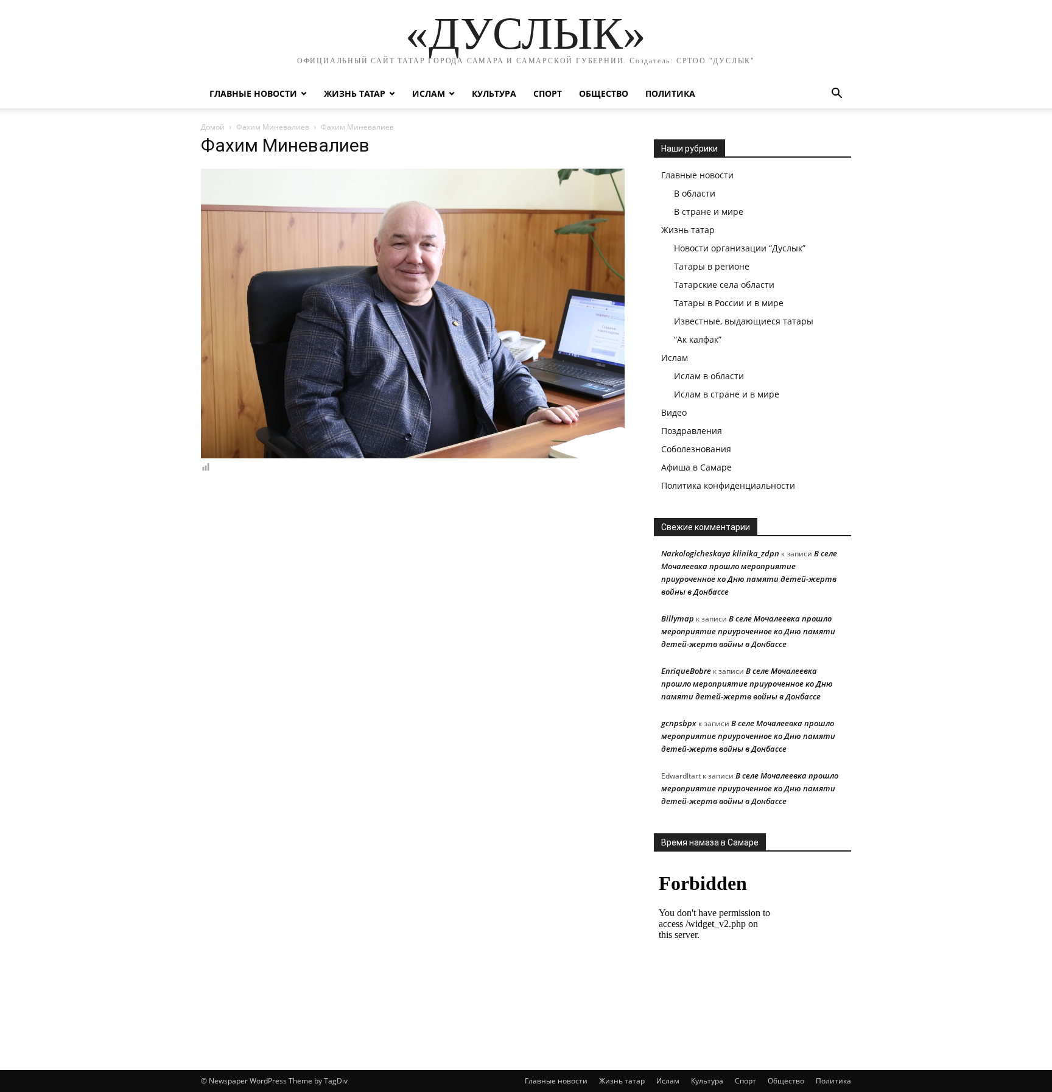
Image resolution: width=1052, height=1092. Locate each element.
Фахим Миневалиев (272, 127)
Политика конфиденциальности (728, 485)
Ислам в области (709, 376)
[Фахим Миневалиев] (413, 455)
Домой (213, 127)
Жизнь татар (354, 93)
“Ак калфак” (697, 339)
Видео (674, 412)
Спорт (547, 93)
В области (694, 193)
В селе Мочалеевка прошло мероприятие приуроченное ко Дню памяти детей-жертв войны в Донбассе (748, 631)
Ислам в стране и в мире (726, 394)
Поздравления (691, 430)
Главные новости (253, 93)
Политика (670, 93)
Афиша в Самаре (696, 467)
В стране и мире (708, 211)
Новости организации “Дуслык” (739, 248)
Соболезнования (696, 449)
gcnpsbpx (678, 723)
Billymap (677, 618)
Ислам (428, 93)
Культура (494, 93)
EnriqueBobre (686, 670)
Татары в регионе (711, 266)
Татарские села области (724, 284)
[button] (836, 94)
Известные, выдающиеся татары (743, 321)
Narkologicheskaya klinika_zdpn (720, 553)
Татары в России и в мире (729, 303)
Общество (603, 93)
